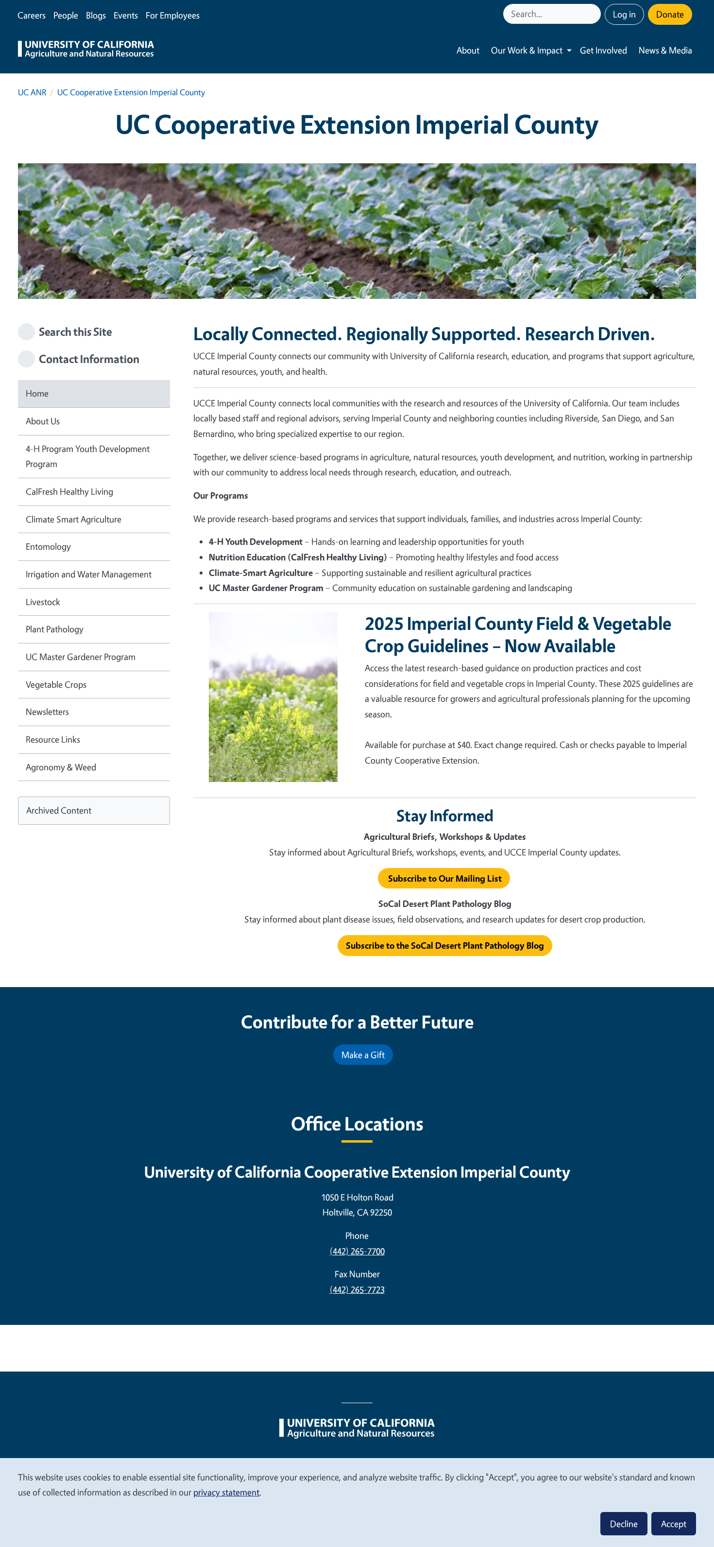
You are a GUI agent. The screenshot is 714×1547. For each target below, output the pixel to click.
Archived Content (58, 810)
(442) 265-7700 (357, 1251)
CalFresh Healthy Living (69, 491)
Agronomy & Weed (61, 767)
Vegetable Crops (56, 684)
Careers (31, 15)
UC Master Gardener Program (81, 656)
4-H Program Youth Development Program (88, 456)
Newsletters (47, 711)
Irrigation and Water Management (89, 574)
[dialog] (357, 1502)
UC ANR (32, 92)
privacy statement (226, 1492)
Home (37, 393)
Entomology (48, 546)
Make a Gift (363, 1054)
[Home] (86, 50)
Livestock (43, 602)
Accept (673, 1524)
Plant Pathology (55, 629)
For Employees (173, 15)
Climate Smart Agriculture (73, 519)
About (468, 50)
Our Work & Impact (526, 50)
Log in (624, 14)
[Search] (594, 14)
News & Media (665, 50)
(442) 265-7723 (357, 1289)
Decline (624, 1524)
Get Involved (603, 50)
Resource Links (53, 739)
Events (126, 15)
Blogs (96, 15)
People (65, 15)
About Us (43, 421)
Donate (670, 14)
